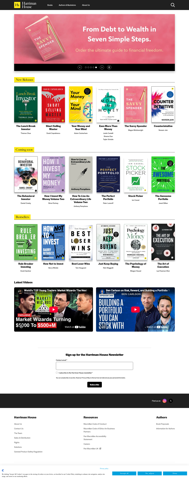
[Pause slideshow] (109, 67)
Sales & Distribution (22, 437)
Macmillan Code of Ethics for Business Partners (99, 430)
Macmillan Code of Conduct (95, 423)
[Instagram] (165, 401)
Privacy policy (104, 468)
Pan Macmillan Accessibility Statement (95, 438)
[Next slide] (102, 67)
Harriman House (25, 417)
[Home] (25, 5)
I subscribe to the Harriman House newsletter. (75, 373)
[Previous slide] (80, 67)
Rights (16, 442)
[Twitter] (171, 401)
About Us (86, 5)
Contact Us (18, 428)
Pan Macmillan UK (91, 448)
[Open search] (173, 5)
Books (50, 5)
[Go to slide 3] (91, 67)
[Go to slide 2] (88, 67)
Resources (91, 417)
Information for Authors (165, 428)
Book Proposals (162, 423)
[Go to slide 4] (93, 67)
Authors (161, 417)
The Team (18, 433)
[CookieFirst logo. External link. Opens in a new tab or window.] (3, 470)
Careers (87, 443)
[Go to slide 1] (86, 67)
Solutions (18, 447)
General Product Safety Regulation (28, 451)
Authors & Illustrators (67, 5)
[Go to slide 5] (96, 67)
